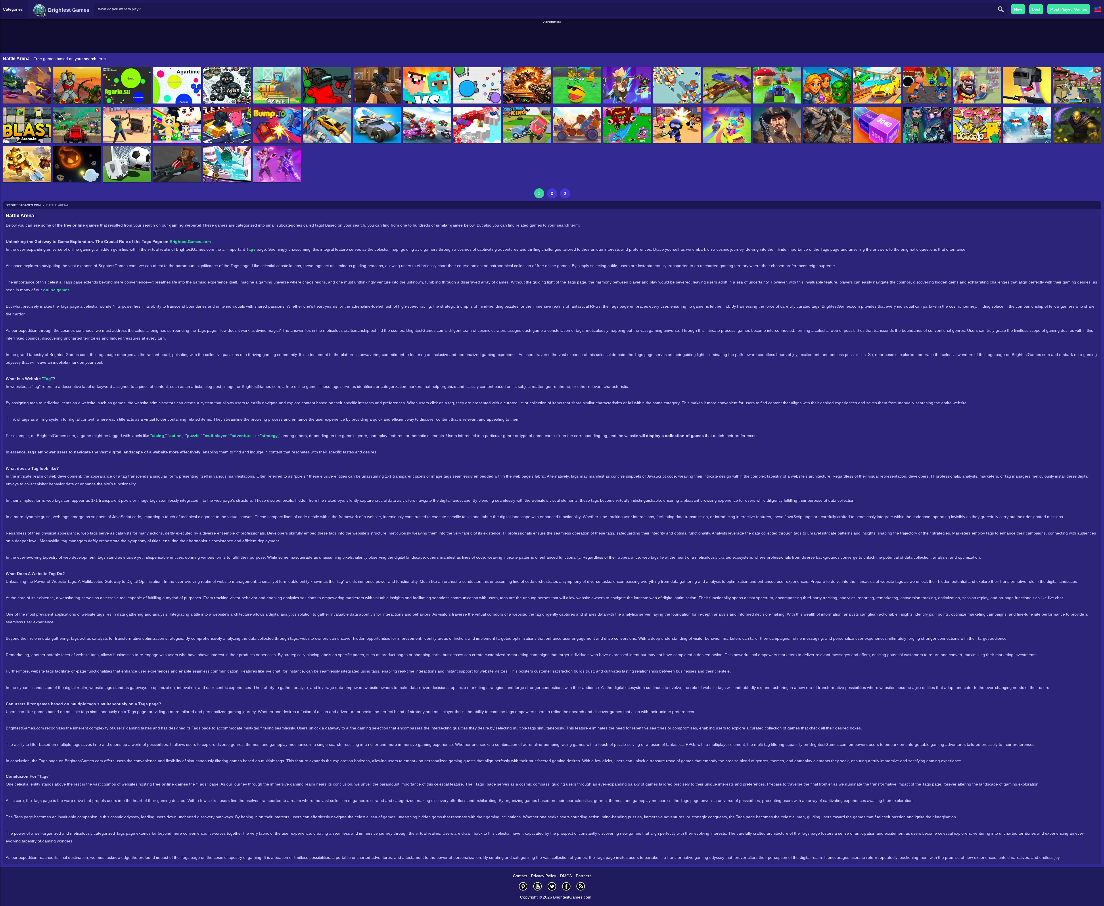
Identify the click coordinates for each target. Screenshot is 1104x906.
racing (158, 435)
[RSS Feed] (581, 886)
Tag (47, 378)
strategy (270, 435)
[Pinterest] (523, 886)
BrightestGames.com (190, 241)
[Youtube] (537, 886)
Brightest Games (68, 10)
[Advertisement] (552, 37)
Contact (520, 876)
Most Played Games (1068, 9)
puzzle (193, 435)
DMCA (566, 876)
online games (56, 290)
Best (1036, 9)
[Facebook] (566, 886)
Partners (583, 876)
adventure (242, 435)
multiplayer (216, 435)
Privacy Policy (543, 876)
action (175, 435)
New (1018, 9)
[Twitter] (552, 886)
